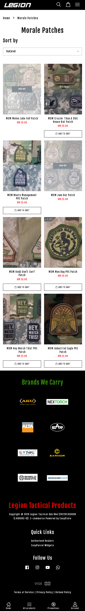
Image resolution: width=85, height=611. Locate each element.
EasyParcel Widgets (42, 545)
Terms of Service (24, 592)
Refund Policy (63, 592)
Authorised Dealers (42, 540)
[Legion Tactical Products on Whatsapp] (58, 569)
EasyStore (65, 518)
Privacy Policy (45, 592)
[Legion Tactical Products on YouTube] (47, 569)
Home (6, 18)
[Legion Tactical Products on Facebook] (27, 569)
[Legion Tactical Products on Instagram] (37, 569)
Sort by (10, 41)
